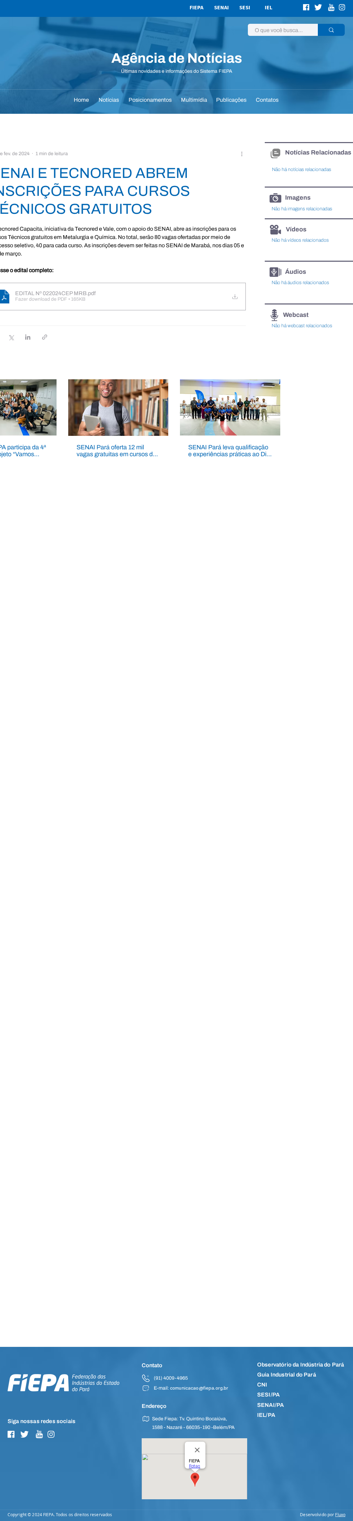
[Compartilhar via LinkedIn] (27, 337)
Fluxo (340, 1514)
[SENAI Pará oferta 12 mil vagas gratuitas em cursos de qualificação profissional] (118, 407)
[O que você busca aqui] (331, 30)
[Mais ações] (242, 154)
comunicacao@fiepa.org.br (199, 1388)
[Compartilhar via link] (44, 337)
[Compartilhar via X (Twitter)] (11, 337)
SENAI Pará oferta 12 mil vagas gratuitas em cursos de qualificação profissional (116, 451)
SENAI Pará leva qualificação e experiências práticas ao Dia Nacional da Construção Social (229, 451)
